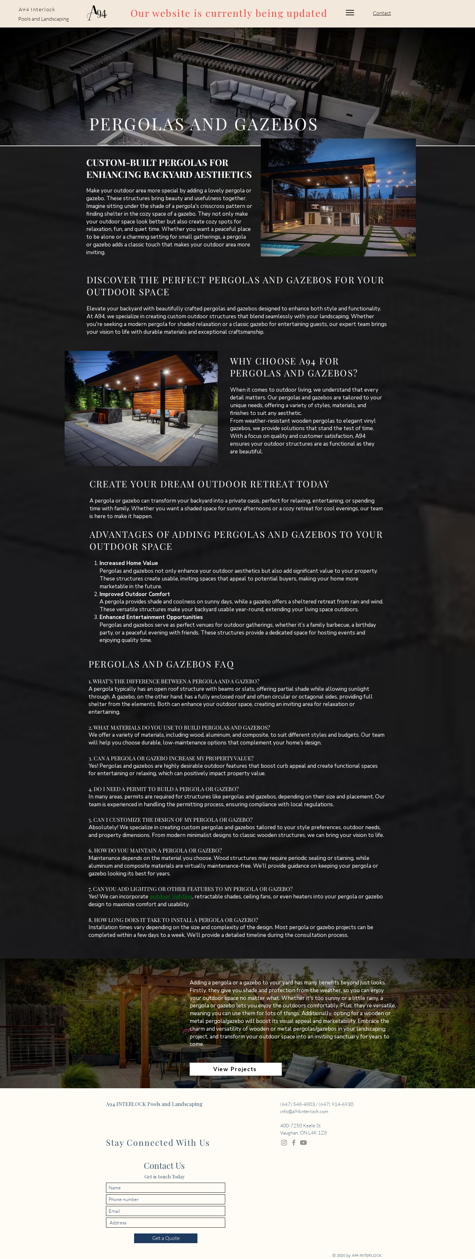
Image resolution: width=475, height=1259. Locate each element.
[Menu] (350, 12)
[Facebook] (294, 1142)
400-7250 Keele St (300, 1126)
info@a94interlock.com (304, 1111)
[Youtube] (303, 1142)
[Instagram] (284, 1142)
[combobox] (165, 1223)
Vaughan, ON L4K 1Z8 (303, 1133)
